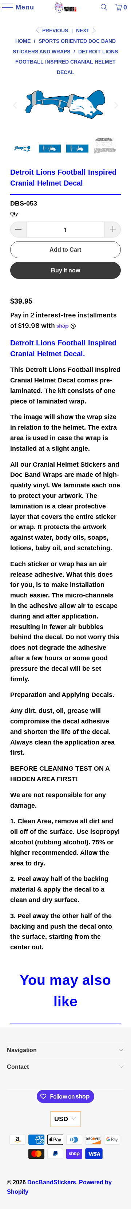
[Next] (115, 105)
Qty (14, 213)
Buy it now (65, 270)
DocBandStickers (51, 1182)
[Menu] (4, 7)
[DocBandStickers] (65, 7)
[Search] (104, 7)
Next (83, 30)
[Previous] (15, 105)
